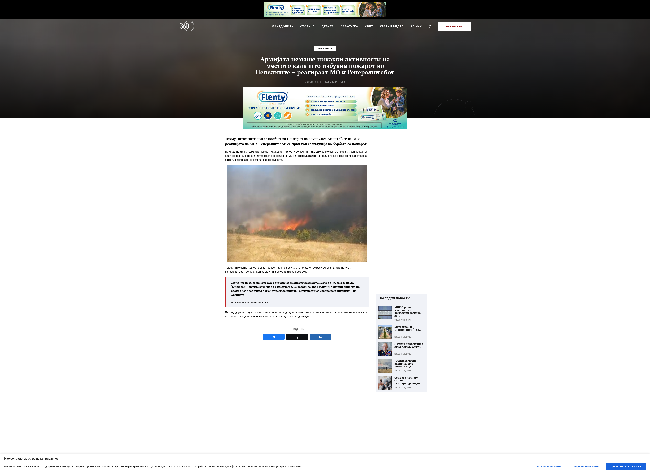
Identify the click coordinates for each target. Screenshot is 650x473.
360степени (312, 81)
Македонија (325, 48)
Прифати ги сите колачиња (626, 466)
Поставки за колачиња (548, 466)
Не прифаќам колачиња (586, 466)
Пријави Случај (454, 26)
